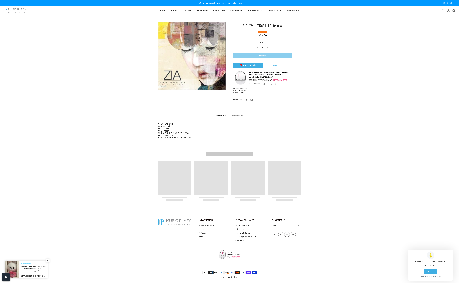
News (201, 236)
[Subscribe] (298, 225)
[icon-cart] (453, 10)
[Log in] (448, 10)
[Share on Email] (251, 99)
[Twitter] (444, 3)
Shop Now (237, 3)
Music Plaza (232, 277)
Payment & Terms (242, 233)
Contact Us (239, 240)
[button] (262, 55)
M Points (202, 233)
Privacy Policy (241, 229)
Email (275, 226)
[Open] (6, 277)
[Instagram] (451, 3)
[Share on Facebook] (241, 99)
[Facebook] (447, 3)
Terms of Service (242, 225)
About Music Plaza (206, 225)
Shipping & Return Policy (245, 236)
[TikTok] (455, 3)
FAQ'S (201, 229)
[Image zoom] (192, 56)
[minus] (257, 47)
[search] (443, 10)
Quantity (262, 42)
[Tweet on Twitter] (246, 99)
